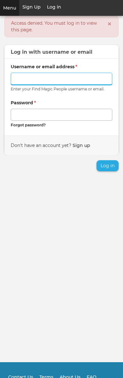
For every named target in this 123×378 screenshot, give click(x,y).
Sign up (81, 145)
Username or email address (44, 67)
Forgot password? (28, 125)
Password (23, 103)
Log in (54, 7)
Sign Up (31, 7)
